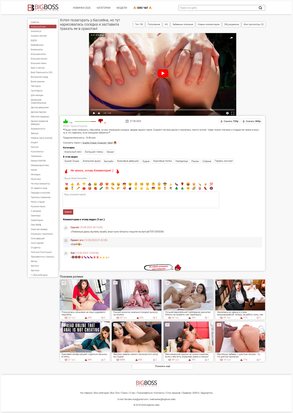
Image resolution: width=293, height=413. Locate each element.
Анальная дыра (91, 161)
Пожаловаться (144, 393)
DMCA (196, 393)
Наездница (181, 161)
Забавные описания (182, 24)
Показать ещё (162, 366)
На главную (86, 393)
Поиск (124, 393)
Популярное (154, 24)
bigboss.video (152, 405)
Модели (122, 7)
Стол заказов (173, 393)
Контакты (159, 393)
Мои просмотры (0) (254, 24)
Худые (146, 161)
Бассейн (108, 161)
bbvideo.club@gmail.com (136, 399)
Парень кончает (224, 161)
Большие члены (94, 151)
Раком (195, 161)
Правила (186, 393)
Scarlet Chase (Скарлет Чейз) (97, 142)
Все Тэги (114, 393)
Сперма (207, 161)
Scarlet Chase (71, 161)
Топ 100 (139, 24)
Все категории (101, 393)
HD (166, 24)
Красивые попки (162, 161)
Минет (110, 152)
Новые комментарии (209, 24)
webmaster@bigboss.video (162, 399)
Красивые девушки (128, 161)
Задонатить (207, 393)
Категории (103, 7)
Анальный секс (72, 151)
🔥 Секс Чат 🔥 (142, 7)
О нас (132, 393)
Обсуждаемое (231, 24)
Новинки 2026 (81, 7)
